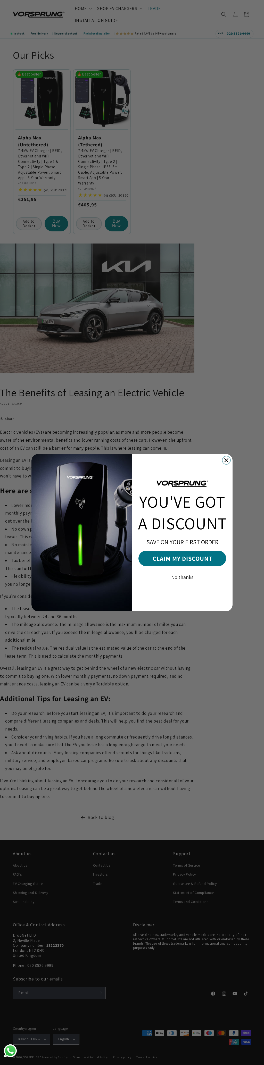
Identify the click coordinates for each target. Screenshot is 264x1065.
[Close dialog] (226, 460)
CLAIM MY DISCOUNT (182, 558)
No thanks (182, 577)
